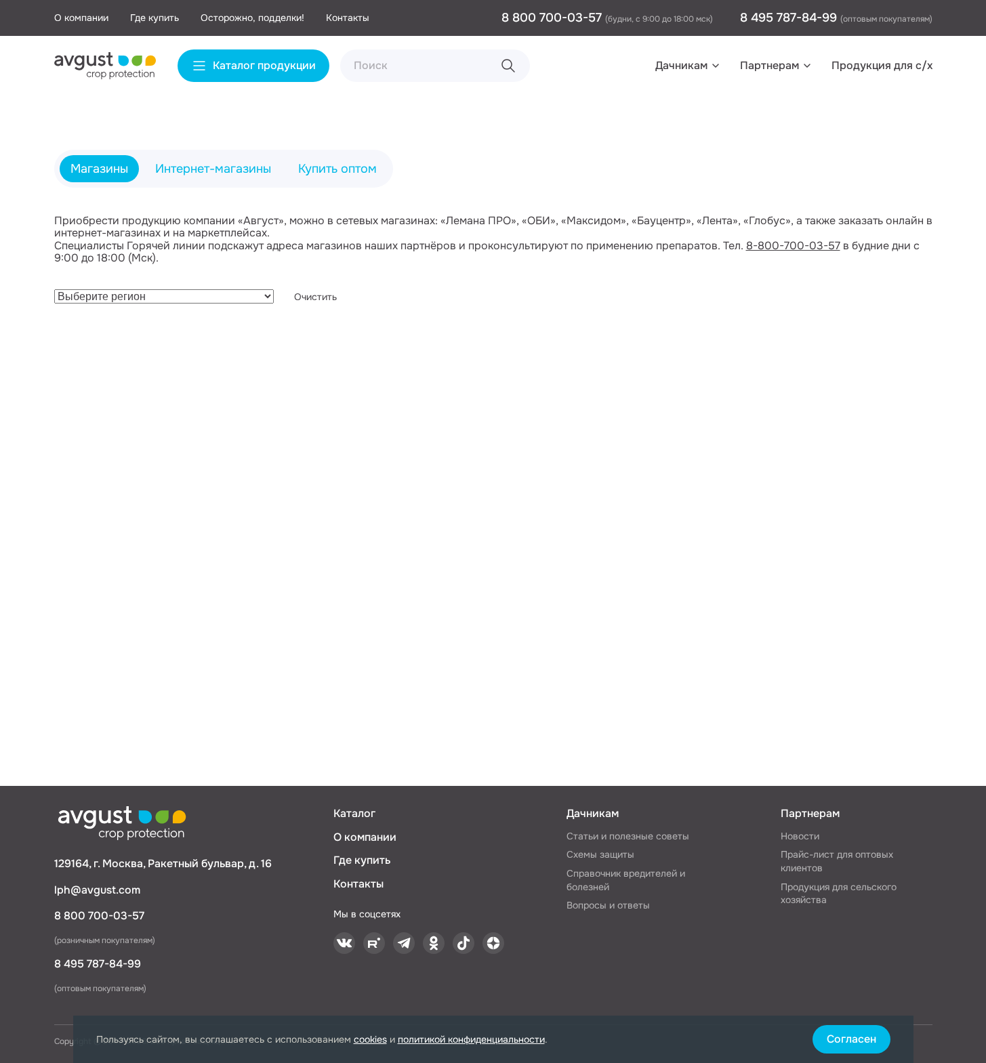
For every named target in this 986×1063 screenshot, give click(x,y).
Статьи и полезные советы (628, 836)
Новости (800, 836)
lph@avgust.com (97, 890)
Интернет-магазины (213, 168)
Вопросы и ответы (608, 905)
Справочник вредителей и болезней (626, 880)
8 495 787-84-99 (790, 17)
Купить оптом (337, 168)
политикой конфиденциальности (471, 1039)
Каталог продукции (264, 65)
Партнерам (769, 65)
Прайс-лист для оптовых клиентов (837, 861)
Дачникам (681, 65)
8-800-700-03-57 (793, 245)
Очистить (315, 297)
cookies (370, 1039)
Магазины (99, 168)
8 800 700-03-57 (553, 17)
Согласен (851, 1039)
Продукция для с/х (881, 65)
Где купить (154, 18)
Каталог (354, 813)
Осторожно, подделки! (252, 18)
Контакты (347, 18)
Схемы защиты (600, 854)
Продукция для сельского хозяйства (839, 893)
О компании (81, 18)
